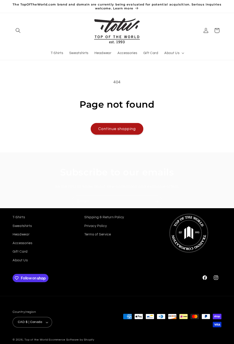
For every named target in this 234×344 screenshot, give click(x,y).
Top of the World (36, 339)
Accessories (22, 243)
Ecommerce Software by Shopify (71, 339)
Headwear (21, 234)
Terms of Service (97, 234)
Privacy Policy (95, 226)
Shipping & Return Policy (104, 217)
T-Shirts (19, 217)
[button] (18, 30)
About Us (20, 260)
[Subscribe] (156, 201)
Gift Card (20, 251)
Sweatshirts (22, 226)
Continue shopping (117, 129)
